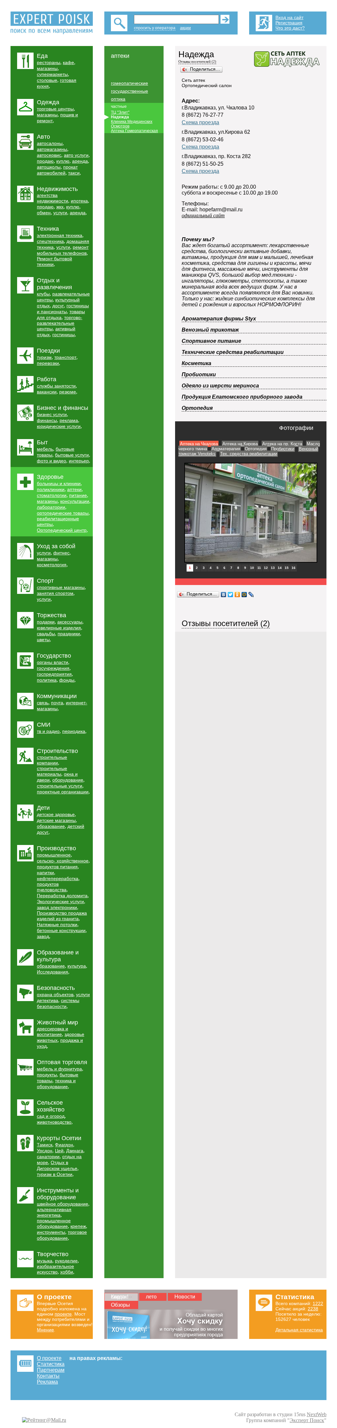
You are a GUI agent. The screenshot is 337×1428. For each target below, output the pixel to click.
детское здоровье (56, 814)
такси (74, 173)
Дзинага (74, 1150)
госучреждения (53, 668)
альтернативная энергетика (54, 1212)
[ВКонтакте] (223, 594)
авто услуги (76, 155)
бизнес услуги (52, 414)
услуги (60, 212)
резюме (67, 391)
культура (76, 966)
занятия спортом (55, 593)
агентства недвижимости (52, 198)
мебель (45, 449)
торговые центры (55, 108)
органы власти (52, 662)
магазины (47, 68)
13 (273, 568)
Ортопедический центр (62, 530)
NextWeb (316, 1414)
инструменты (51, 1232)
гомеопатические (129, 83)
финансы (47, 420)
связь (42, 702)
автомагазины (52, 149)
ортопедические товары (63, 513)
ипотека (79, 200)
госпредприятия (54, 674)
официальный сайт (203, 215)
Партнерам (51, 1370)
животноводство (54, 1122)
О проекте (49, 1358)
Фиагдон (64, 1144)
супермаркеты (52, 74)
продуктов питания (57, 866)
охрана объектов (55, 994)
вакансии (47, 391)
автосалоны (50, 143)
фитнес (61, 552)
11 (259, 568)
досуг (58, 305)
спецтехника (50, 241)
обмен (44, 212)
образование (51, 826)
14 (280, 568)
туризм (44, 357)
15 (287, 568)
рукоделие (66, 1260)
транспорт (65, 357)
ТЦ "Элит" (120, 112)
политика (47, 680)
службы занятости (56, 385)
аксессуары (69, 621)
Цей (59, 1150)
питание (78, 495)
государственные (129, 91)
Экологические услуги (60, 901)
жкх (60, 206)
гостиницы (63, 334)
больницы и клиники (59, 483)
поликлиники (51, 489)
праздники (69, 633)
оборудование (67, 780)
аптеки (74, 489)
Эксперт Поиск (307, 1420)
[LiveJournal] (251, 594)
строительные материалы (52, 771)
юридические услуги (59, 426)
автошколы (49, 167)
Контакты (48, 1376)
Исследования (52, 971)
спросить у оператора (154, 28)
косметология (51, 564)
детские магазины (56, 820)
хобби (66, 1272)
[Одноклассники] (237, 594)
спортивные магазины (61, 587)
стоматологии (51, 495)
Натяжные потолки (57, 924)
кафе (68, 62)
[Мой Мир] (244, 594)
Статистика (51, 1364)
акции (185, 28)
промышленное (54, 854)
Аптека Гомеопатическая (134, 131)
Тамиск (44, 1144)
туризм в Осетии (54, 1174)
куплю (62, 161)
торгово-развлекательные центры (59, 323)
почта (57, 702)
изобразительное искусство (55, 1269)
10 (252, 568)
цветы (43, 639)
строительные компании (52, 760)
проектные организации (63, 791)
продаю (45, 161)
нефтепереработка (57, 878)
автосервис (49, 155)
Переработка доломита (62, 895)
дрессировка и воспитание (52, 1031)
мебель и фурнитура (59, 1068)
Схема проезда (200, 122)
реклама (69, 420)
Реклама (47, 1382)
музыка (44, 1260)
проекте (63, 1314)
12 (266, 568)
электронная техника (59, 235)
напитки (45, 872)
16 (294, 568)
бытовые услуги (72, 454)
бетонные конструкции (61, 930)
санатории (48, 1156)
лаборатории (51, 507)
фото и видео (51, 460)
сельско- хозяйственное (63, 860)
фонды (66, 680)
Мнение (45, 1329)
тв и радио (48, 731)
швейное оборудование (62, 1203)
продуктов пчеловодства (51, 886)
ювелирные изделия (59, 627)
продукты (47, 1074)
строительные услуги (59, 785)
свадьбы (46, 633)
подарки (46, 621)
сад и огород (51, 1116)
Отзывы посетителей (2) (197, 61)
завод (43, 936)
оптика (118, 99)
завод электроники (57, 907)
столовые (47, 80)
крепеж (78, 1226)
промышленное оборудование (54, 1223)
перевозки (48, 363)
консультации (74, 501)
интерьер (79, 460)
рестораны (48, 62)
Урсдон (44, 1150)
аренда (80, 161)
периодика (73, 731)
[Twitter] (230, 594)
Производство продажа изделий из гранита (62, 915)
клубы (43, 293)
